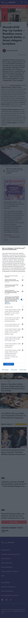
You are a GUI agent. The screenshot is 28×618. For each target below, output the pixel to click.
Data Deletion (5, 369)
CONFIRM (8, 364)
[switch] (22, 280)
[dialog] (14, 309)
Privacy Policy (22, 369)
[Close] (24, 248)
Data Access (14, 369)
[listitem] (14, 276)
